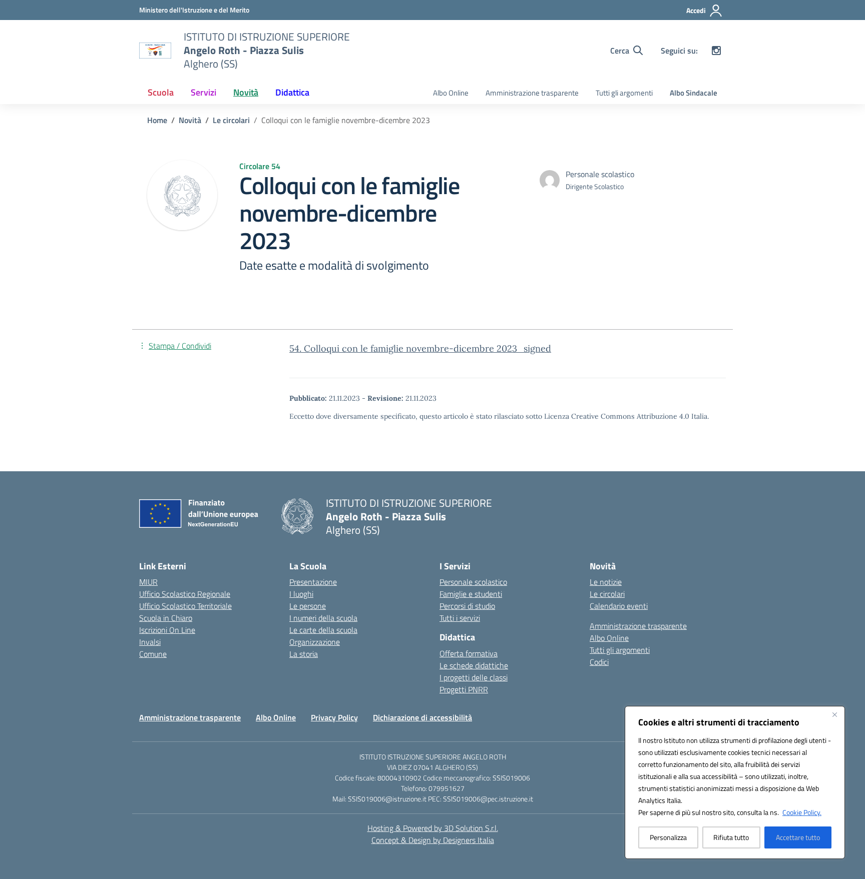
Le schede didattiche (474, 665)
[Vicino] (834, 714)
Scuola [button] (161, 92)
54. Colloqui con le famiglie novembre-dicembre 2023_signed (420, 348)
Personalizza (668, 837)
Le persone (307, 606)
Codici (599, 662)
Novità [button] (245, 92)
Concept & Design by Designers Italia (432, 840)
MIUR (148, 582)
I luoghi (301, 594)
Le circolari (607, 594)
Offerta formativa (469, 653)
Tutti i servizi (460, 618)
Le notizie (606, 582)
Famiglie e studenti (471, 594)
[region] (735, 782)
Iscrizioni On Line (167, 630)
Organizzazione (314, 642)
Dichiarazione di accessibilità (422, 717)
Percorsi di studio (467, 606)
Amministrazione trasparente (532, 93)
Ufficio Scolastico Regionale (184, 594)
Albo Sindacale (693, 93)
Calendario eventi (619, 606)
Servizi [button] (203, 92)
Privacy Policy (334, 717)
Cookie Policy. (801, 812)
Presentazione (313, 582)
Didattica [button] (292, 92)
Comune (153, 654)
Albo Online (451, 93)
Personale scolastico (473, 582)
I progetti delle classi (474, 677)
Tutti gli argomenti (624, 93)
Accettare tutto (798, 837)
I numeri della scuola (323, 618)
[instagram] (716, 50)
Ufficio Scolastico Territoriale (185, 606)
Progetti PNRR (464, 689)
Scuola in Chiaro (165, 618)
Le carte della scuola (323, 630)
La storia (303, 654)
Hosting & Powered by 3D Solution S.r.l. (432, 828)
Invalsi (150, 642)
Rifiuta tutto (731, 837)
